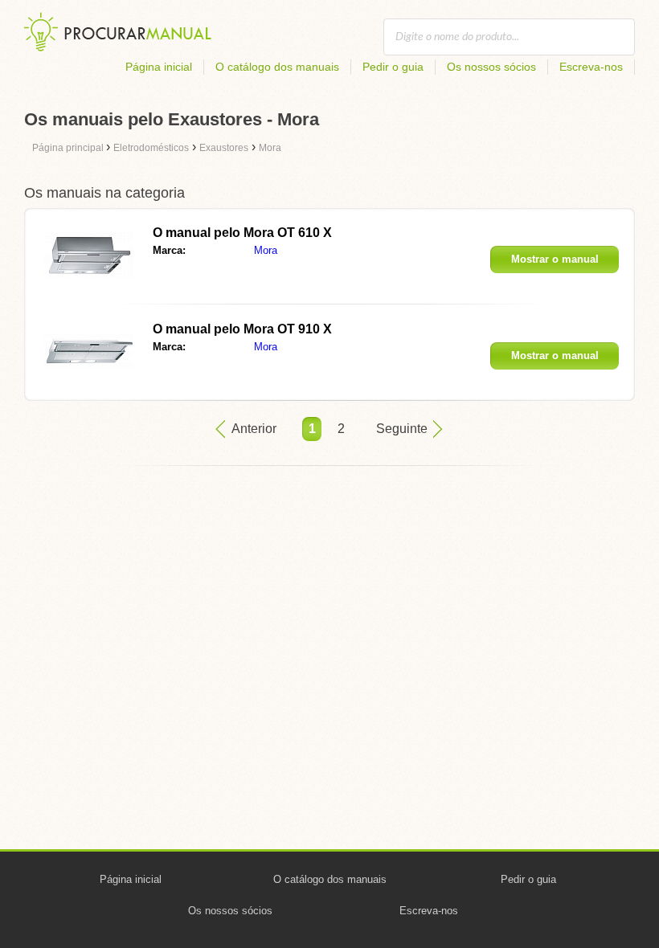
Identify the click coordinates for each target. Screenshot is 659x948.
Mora (265, 250)
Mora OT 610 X (242, 232)
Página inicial (158, 66)
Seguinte (402, 428)
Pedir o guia (393, 66)
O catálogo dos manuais (277, 66)
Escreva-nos (591, 66)
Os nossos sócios (491, 66)
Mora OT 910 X (242, 329)
